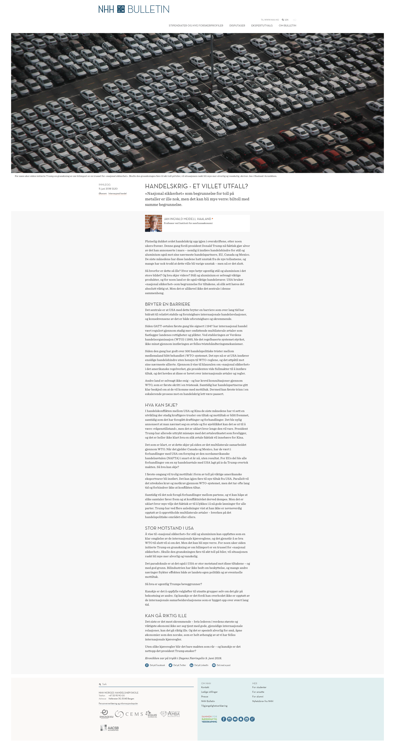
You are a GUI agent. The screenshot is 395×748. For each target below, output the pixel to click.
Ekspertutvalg (262, 25)
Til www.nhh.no (270, 20)
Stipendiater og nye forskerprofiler (196, 25)
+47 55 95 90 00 (117, 695)
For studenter (259, 687)
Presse (204, 696)
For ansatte (258, 691)
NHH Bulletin (208, 701)
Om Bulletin (287, 25)
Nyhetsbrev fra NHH (262, 701)
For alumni (257, 696)
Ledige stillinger (209, 691)
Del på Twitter (179, 665)
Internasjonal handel (117, 193)
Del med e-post (224, 665)
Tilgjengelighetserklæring (214, 705)
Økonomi (103, 193)
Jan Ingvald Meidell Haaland (187, 219)
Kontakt (205, 687)
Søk (189, 683)
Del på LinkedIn (201, 665)
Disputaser (237, 25)
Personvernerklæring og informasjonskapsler (118, 703)
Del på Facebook (157, 665)
